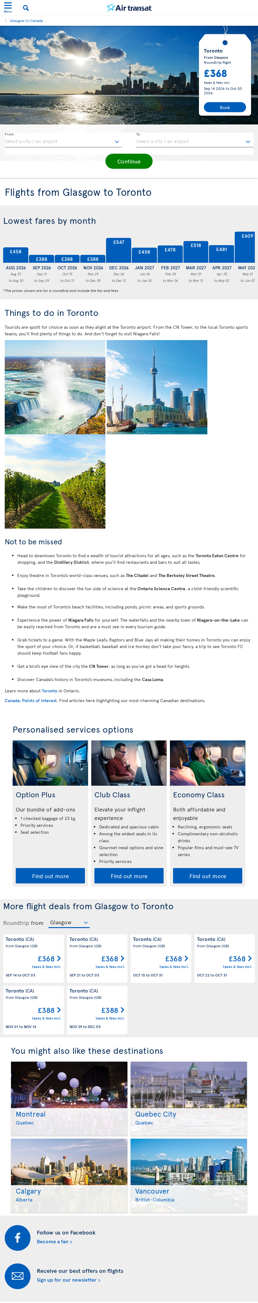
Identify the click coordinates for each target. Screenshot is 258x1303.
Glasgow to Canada (26, 20)
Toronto (49, 691)
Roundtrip (16, 923)
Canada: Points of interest (31, 700)
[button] (129, 161)
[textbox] (63, 140)
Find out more (50, 876)
